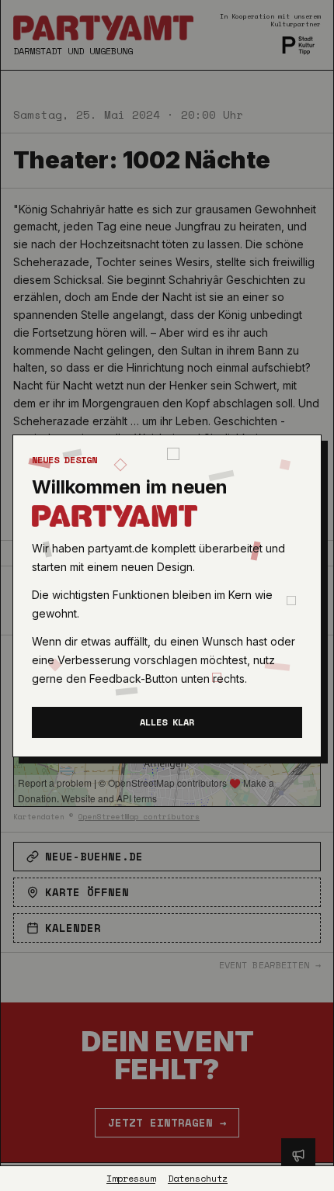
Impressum (130, 1178)
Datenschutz (198, 1178)
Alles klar (167, 722)
